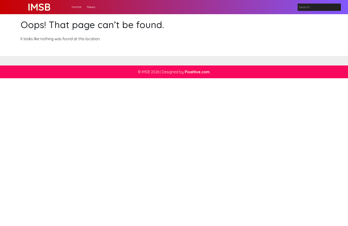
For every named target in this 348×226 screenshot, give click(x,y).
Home (76, 7)
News (91, 7)
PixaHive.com (197, 72)
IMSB (39, 7)
